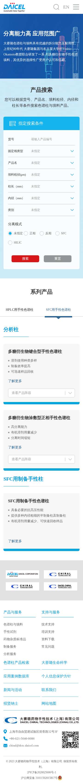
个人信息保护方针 (56, 676)
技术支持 (48, 624)
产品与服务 (12, 612)
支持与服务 (51, 612)
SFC (63, 233)
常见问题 (48, 646)
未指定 (18, 233)
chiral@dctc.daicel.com (24, 745)
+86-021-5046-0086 (22, 738)
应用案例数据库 (16, 676)
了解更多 (15, 381)
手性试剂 (9, 632)
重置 (57, 258)
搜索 (25, 258)
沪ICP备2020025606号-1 (41, 772)
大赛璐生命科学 (54, 662)
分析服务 (9, 654)
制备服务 (9, 646)
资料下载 (48, 639)
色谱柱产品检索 (16, 662)
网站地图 (49, 703)
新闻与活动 (12, 690)
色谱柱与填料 (13, 624)
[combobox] (53, 163)
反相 (48, 233)
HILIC (18, 242)
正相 (33, 233)
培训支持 (48, 632)
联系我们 (49, 690)
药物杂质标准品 (14, 639)
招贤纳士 (10, 703)
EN (66, 6)
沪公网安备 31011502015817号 (39, 778)
